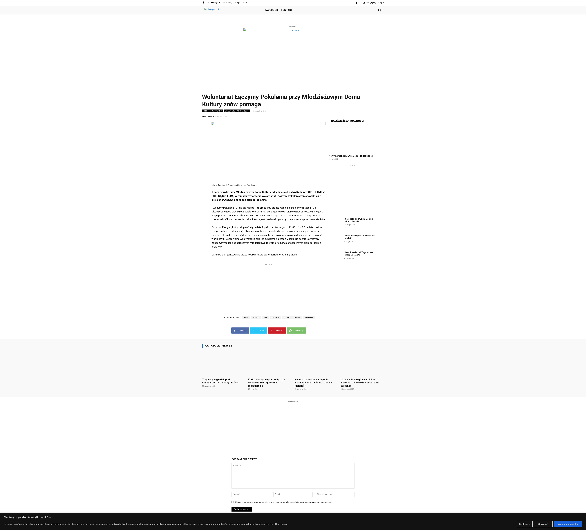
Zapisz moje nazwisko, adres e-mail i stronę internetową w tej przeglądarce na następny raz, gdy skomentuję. (283, 502)
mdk (265, 317)
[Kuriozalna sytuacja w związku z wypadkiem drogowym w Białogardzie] (269, 362)
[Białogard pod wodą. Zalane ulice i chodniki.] (335, 223)
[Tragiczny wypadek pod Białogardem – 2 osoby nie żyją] (223, 362)
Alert (205, 111)
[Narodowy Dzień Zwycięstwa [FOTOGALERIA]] (335, 257)
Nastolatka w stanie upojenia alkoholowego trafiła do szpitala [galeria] (313, 382)
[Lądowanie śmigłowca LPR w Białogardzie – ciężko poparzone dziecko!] (362, 362)
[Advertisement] (268, 285)
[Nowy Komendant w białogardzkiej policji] (351, 139)
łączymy (256, 317)
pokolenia (275, 317)
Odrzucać (543, 524)
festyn (246, 317)
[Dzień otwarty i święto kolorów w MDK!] (335, 240)
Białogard (217, 111)
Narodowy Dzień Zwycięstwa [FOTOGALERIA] (358, 253)
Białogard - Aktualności (237, 111)
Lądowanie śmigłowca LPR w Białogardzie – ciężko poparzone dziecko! (360, 382)
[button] (379, 10)
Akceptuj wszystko (568, 524)
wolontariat (308, 317)
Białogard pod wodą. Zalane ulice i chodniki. (358, 220)
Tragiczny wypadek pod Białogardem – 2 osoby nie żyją (220, 381)
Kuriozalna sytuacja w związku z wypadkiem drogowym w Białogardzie (266, 382)
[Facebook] (356, 3)
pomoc (287, 317)
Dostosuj (523, 524)
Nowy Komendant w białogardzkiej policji (351, 156)
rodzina (297, 317)
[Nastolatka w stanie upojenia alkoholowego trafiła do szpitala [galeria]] (316, 362)
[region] (293, 521)
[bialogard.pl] (227, 13)
